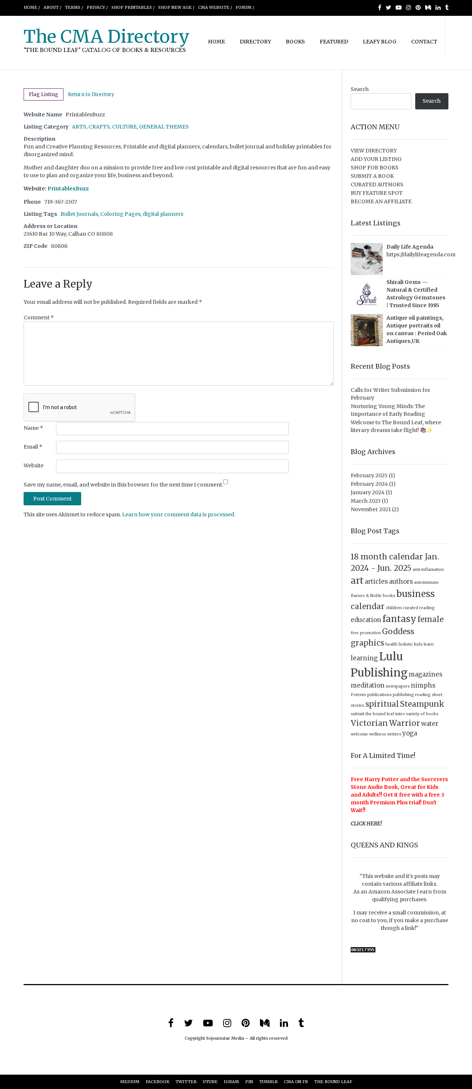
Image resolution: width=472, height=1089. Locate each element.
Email (33, 446)
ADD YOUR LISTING (376, 159)
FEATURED (334, 41)
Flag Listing (43, 94)
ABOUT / (52, 7)
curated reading (419, 607)
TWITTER (186, 1081)
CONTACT (424, 41)
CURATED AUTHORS (377, 184)
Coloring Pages (120, 214)
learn (429, 644)
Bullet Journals (79, 214)
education (366, 620)
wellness (377, 734)
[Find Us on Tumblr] (446, 7)
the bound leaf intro (385, 714)
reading (423, 694)
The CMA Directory (107, 36)
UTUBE (210, 1081)
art (357, 580)
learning (364, 658)
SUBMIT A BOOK (372, 176)
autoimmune (426, 582)
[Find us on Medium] (428, 7)
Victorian (369, 723)
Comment (39, 317)
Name (33, 428)
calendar (368, 606)
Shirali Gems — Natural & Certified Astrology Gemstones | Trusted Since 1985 (415, 294)
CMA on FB (296, 1081)
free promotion (366, 632)
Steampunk (422, 704)
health (391, 644)
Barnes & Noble (366, 595)
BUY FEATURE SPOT (377, 193)
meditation (368, 685)
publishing (403, 694)
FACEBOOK (157, 1081)
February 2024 (369, 484)
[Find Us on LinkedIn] (438, 7)
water (429, 724)
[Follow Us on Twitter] (388, 7)
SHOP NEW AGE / (176, 7)
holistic (406, 644)
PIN (249, 1081)
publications (379, 694)
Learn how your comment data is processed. (178, 514)
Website (34, 465)
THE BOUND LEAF (333, 1081)
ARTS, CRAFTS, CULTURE (104, 126)
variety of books (422, 714)
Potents (358, 694)
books (389, 595)
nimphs (423, 685)
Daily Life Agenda (409, 246)
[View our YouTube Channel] (399, 7)
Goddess (398, 631)
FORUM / (245, 7)
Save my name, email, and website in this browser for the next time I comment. (123, 484)
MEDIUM (129, 1081)
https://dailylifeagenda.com (420, 254)
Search (360, 89)
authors (401, 581)
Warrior (404, 723)
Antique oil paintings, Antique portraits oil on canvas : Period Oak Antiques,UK (416, 329)
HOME (216, 41)
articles (376, 581)
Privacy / (97, 7)
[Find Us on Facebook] (379, 7)
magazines (425, 674)
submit (357, 714)
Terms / (74, 7)
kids (418, 644)
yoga (409, 733)
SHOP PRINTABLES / (133, 7)
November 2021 (371, 509)
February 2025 (369, 475)
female (430, 619)
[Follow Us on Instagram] (408, 7)
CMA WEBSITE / (215, 7)
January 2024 (368, 492)
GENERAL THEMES (164, 126)
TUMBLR (268, 1081)
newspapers (398, 686)
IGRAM (231, 1081)
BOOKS (295, 41)
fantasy (399, 619)
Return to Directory (91, 94)
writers (394, 734)
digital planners (163, 214)
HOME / (32, 7)
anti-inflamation (428, 569)
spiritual (382, 704)
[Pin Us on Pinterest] (418, 7)
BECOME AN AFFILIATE (381, 201)
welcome (359, 734)
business (415, 594)
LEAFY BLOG (379, 41)
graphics (367, 643)
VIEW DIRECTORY (374, 150)
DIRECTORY (255, 41)
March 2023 (366, 501)
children (394, 607)
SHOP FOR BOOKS (375, 167)
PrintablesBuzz (68, 188)
